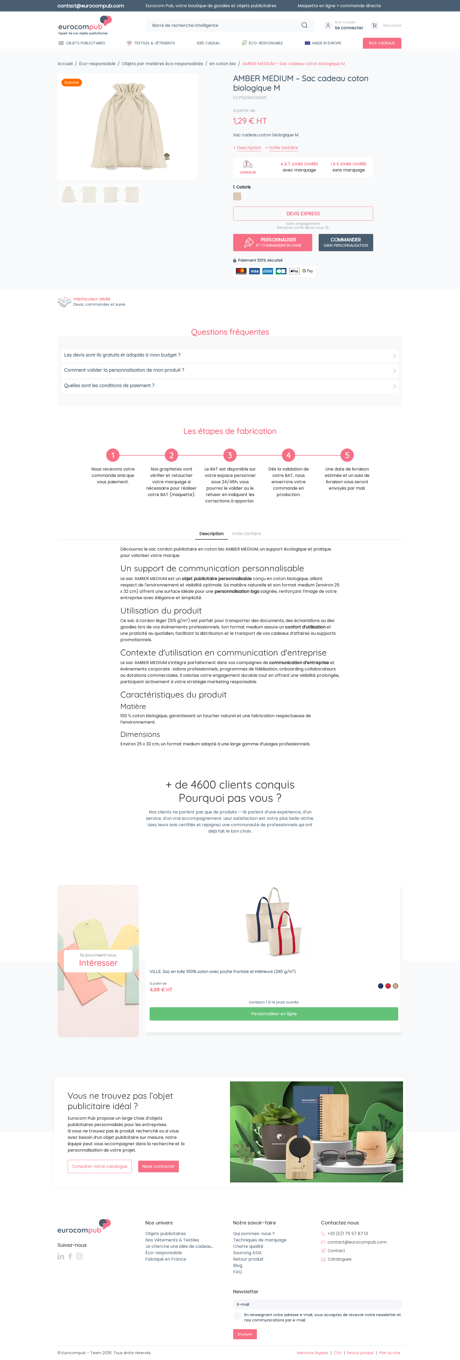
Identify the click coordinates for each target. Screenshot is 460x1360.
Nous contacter (158, 1166)
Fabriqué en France (165, 1259)
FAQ (237, 1272)
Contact (336, 1251)
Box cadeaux (382, 43)
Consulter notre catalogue (100, 1166)
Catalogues (340, 1259)
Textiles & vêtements (154, 43)
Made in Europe (326, 43)
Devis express (303, 213)
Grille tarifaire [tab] (246, 534)
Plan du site (389, 1352)
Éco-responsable (266, 43)
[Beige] (237, 197)
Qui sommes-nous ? (254, 1234)
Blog (237, 1265)
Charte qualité (248, 1246)
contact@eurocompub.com (357, 1242)
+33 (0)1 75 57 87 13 (347, 1234)
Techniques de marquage (259, 1240)
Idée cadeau (208, 43)
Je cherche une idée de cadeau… (179, 1246)
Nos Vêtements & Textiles (172, 1240)
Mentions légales (312, 1352)
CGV (338, 1352)
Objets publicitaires (85, 43)
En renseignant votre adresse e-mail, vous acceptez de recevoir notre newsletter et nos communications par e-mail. (322, 1317)
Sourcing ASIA (247, 1253)
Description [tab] (211, 534)
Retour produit (248, 1259)
